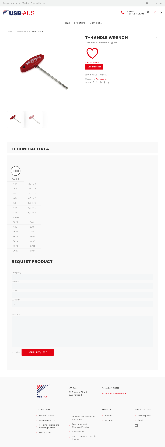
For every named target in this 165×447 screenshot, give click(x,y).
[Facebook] (93, 82)
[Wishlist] (155, 12)
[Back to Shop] (156, 37)
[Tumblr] (105, 82)
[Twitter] (97, 82)
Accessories (20, 31)
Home (66, 22)
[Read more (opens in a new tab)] (132, 12)
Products (80, 22)
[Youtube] (147, 3)
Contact (158, 3)
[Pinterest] (101, 82)
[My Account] (160, 12)
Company (95, 22)
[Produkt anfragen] (94, 66)
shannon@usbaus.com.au (114, 393)
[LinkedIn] (108, 82)
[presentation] (10, 73)
